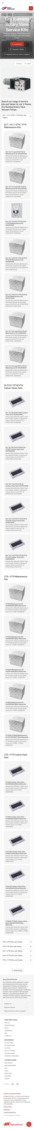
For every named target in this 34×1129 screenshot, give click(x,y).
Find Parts (7, 1048)
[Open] (31, 8)
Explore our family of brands (12, 1093)
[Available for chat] (28, 1124)
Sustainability (8, 1030)
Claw (6, 1068)
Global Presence (10, 1025)
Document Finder (10, 1045)
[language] (3, 3)
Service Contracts (10, 1050)
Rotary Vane (8, 1073)
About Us (7, 1022)
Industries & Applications (12, 1056)
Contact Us (8, 1036)
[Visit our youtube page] (17, 1084)
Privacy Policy (8, 1106)
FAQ (6, 1033)
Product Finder (9, 1042)
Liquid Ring (8, 1076)
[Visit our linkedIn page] (12, 1084)
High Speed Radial (10, 1065)
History (7, 1028)
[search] (31, 3)
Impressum (7, 1109)
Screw (6, 1070)
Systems (7, 1078)
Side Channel (9, 1063)
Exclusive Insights (10, 1053)
